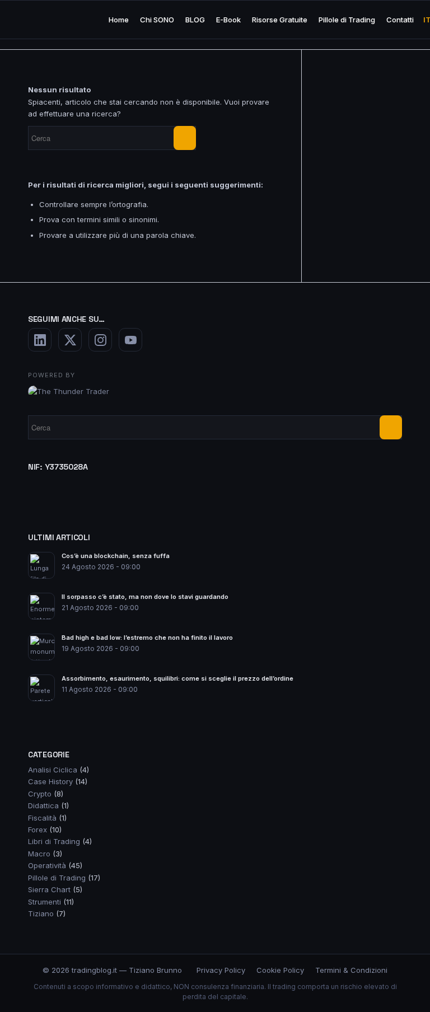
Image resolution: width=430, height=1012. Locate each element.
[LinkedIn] (40, 340)
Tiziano (41, 913)
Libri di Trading (54, 841)
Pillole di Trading (57, 877)
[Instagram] (100, 340)
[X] (70, 340)
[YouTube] (130, 340)
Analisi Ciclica (52, 769)
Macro (39, 853)
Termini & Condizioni (351, 970)
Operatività (47, 865)
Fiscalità (42, 817)
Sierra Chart (49, 889)
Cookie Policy (280, 970)
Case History (50, 781)
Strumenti (44, 901)
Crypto (40, 793)
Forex (37, 829)
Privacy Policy (221, 970)
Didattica (43, 805)
